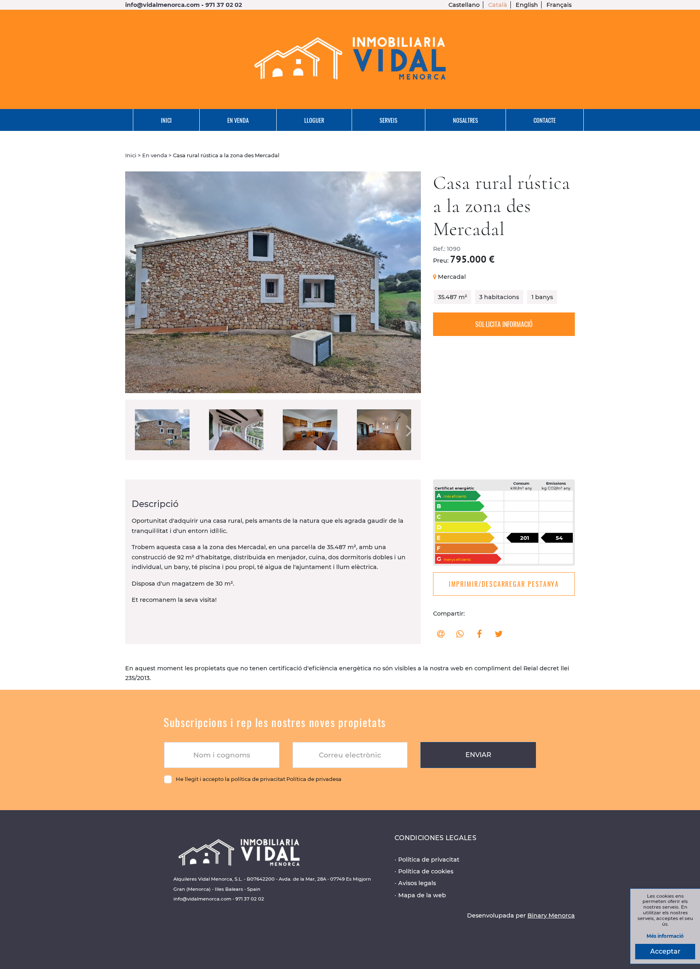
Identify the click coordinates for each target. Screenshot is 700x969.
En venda (238, 120)
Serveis (388, 120)
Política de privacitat (428, 859)
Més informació (665, 936)
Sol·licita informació (504, 324)
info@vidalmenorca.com (162, 5)
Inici (166, 120)
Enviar (478, 755)
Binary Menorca (551, 915)
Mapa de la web (422, 895)
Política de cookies (425, 871)
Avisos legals (417, 883)
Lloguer (314, 120)
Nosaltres (465, 120)
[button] (147, 282)
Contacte (545, 120)
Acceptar (665, 951)
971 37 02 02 (223, 5)
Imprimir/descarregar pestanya (504, 584)
